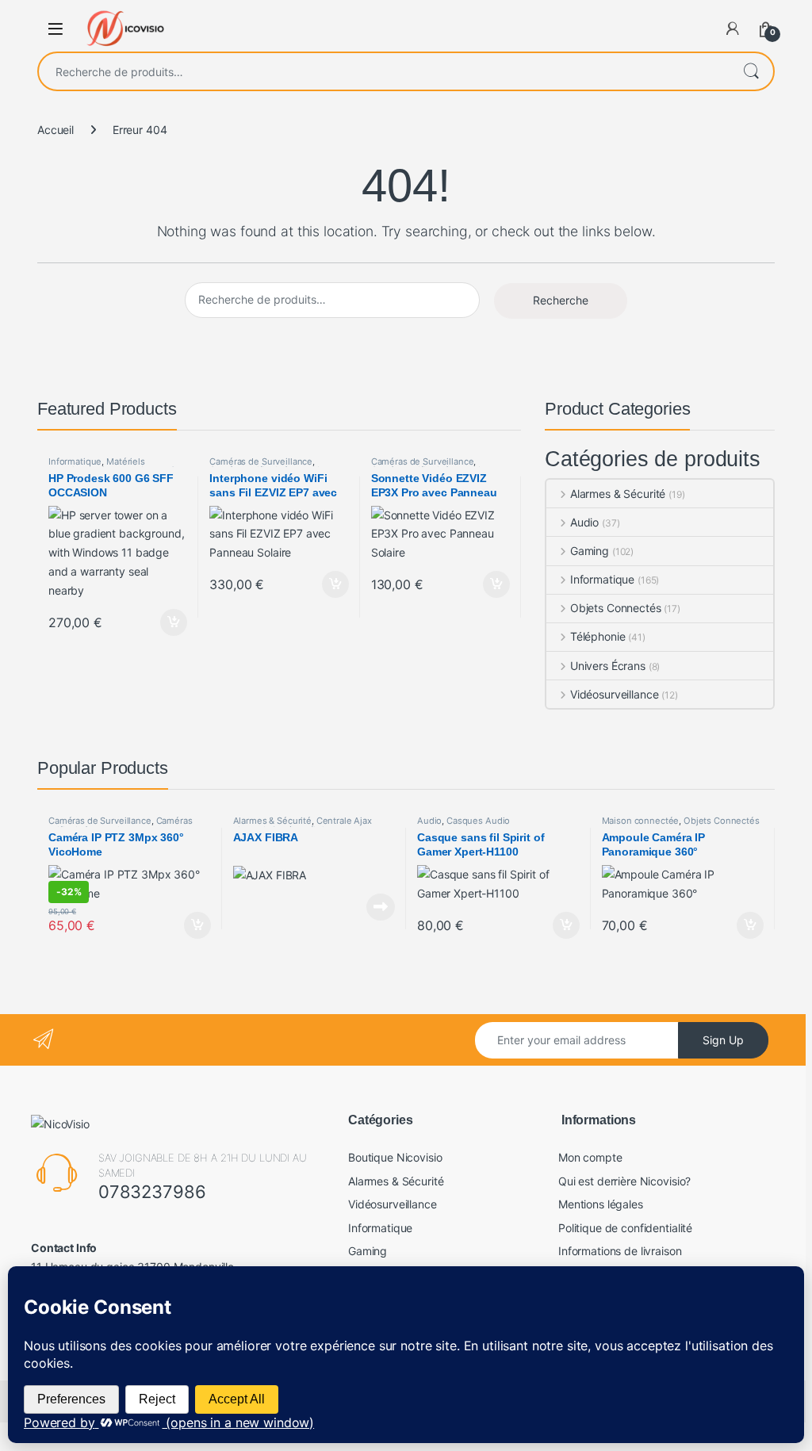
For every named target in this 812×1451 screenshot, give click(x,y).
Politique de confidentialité (625, 1228)
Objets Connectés (615, 607)
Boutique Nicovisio (395, 1157)
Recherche (751, 71)
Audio (584, 522)
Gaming (589, 550)
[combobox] (384, 71)
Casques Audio (478, 820)
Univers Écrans (607, 665)
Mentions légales (600, 1204)
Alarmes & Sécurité (617, 493)
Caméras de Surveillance (260, 461)
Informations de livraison (620, 1251)
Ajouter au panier (169, 622)
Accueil (55, 129)
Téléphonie (597, 636)
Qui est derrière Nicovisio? (624, 1181)
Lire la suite (380, 907)
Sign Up (723, 1040)
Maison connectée (641, 820)
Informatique (75, 461)
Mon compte (590, 1157)
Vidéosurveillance (614, 694)
